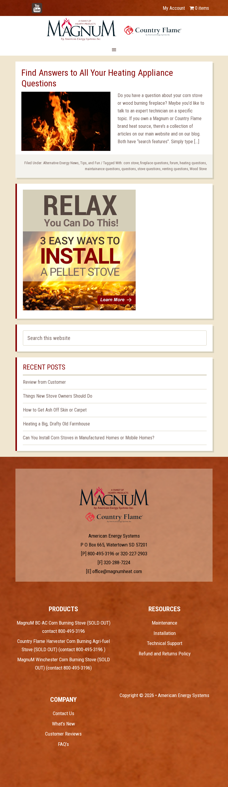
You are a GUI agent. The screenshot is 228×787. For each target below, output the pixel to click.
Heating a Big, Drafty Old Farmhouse (56, 424)
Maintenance (164, 623)
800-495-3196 (101, 554)
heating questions (193, 163)
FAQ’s (63, 744)
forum (174, 163)
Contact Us (63, 713)
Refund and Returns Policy (165, 654)
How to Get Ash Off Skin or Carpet (55, 410)
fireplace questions (154, 163)
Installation (164, 633)
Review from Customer (44, 382)
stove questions (149, 169)
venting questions (175, 169)
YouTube (46, 5)
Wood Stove (198, 169)
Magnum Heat (114, 29)
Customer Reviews (63, 734)
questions (128, 169)
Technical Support (164, 643)
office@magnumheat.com (117, 571)
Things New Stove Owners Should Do (57, 396)
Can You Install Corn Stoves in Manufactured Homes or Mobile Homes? (88, 438)
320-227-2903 (134, 554)
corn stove (131, 163)
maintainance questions (102, 169)
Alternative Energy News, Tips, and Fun (71, 163)
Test (114, 497)
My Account (174, 8)
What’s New (63, 724)
